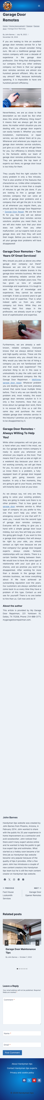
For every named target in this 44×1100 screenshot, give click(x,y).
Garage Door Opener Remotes (33, 892)
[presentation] (22, 932)
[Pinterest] (34, 1080)
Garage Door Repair (14, 212)
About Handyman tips (22, 1064)
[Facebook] (24, 1080)
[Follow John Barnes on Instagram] (14, 879)
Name (7, 1033)
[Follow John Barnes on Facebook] (5, 879)
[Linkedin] (39, 1080)
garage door (9, 506)
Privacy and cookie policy (22, 1072)
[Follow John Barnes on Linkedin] (19, 879)
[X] (29, 1080)
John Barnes (12, 957)
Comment (9, 1000)
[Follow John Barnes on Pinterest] (23, 879)
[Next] (37, 943)
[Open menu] (39, 6)
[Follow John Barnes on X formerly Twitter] (9, 879)
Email (7, 1045)
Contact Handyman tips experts (22, 1068)
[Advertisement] (22, 716)
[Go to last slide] (6, 943)
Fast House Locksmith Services (8, 893)
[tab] (17, 968)
